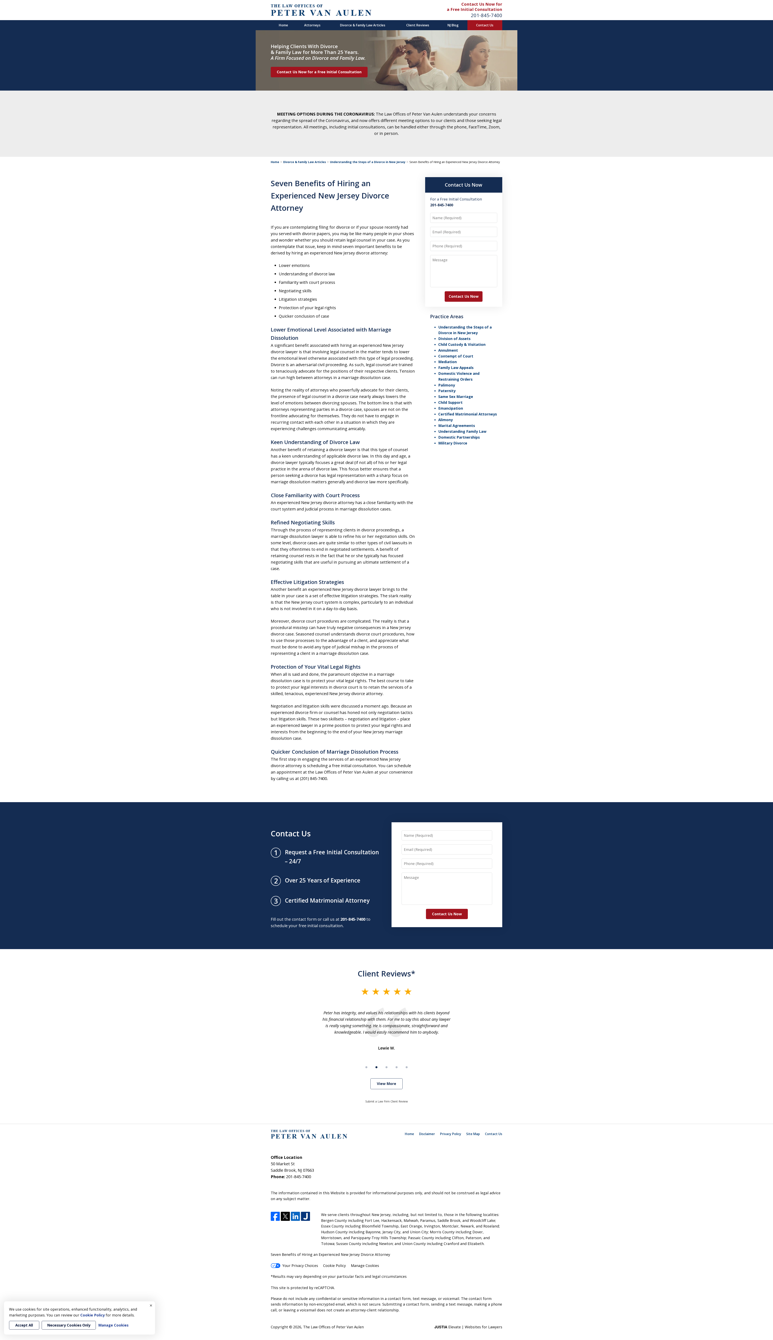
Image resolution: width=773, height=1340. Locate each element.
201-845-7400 (486, 15)
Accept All (24, 1325)
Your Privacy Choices (300, 1265)
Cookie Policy (334, 1265)
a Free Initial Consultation (474, 9)
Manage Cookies (365, 1265)
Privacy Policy (450, 1134)
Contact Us (484, 25)
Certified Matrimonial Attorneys (467, 414)
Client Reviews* (386, 973)
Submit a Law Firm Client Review (386, 1101)
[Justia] (305, 1216)
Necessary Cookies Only (68, 1325)
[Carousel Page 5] (407, 1067)
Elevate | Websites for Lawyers (468, 1327)
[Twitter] (285, 1216)
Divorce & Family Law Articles (362, 25)
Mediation (447, 361)
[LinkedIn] (295, 1216)
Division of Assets (454, 338)
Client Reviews (417, 25)
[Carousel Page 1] (366, 1067)
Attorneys (312, 25)
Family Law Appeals (455, 367)
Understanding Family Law (462, 431)
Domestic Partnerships (459, 437)
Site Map (473, 1134)
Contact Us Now (463, 184)
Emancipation (450, 408)
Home (283, 25)
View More (386, 1083)
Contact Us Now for (481, 4)
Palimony (446, 385)
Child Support (450, 402)
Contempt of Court (455, 356)
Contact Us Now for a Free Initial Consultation (319, 71)
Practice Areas (446, 316)
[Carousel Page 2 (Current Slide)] (376, 1067)
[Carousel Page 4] (397, 1067)
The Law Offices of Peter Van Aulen (333, 1327)
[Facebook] (275, 1216)
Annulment (448, 350)
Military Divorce (452, 443)
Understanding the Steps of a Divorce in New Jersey (367, 162)
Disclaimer (427, 1134)
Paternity (447, 390)
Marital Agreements (456, 425)
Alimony (445, 419)
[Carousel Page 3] (386, 1067)
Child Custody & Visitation (462, 344)
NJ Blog (452, 25)
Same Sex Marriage (455, 396)
